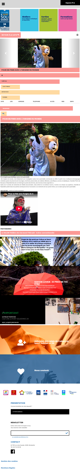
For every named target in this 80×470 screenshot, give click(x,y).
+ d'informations (17, 412)
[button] (6, 53)
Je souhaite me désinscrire (20, 437)
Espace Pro (70, 3)
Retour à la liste (9, 35)
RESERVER (6, 108)
